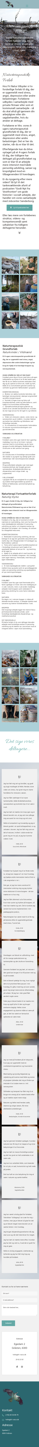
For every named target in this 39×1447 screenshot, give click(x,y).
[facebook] (17, 1367)
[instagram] (22, 1367)
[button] (19, 208)
